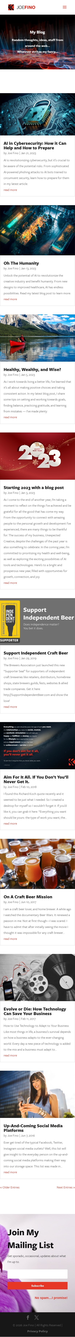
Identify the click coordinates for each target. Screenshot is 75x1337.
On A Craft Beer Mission (28, 897)
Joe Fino (13, 153)
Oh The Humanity (21, 263)
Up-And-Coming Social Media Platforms (33, 1127)
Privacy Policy (37, 1331)
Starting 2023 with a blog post (34, 487)
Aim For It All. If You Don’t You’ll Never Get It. (36, 779)
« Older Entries (9, 1187)
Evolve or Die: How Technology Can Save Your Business (35, 1011)
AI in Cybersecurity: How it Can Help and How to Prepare (35, 145)
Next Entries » (66, 1187)
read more (10, 189)
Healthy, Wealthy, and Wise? (32, 369)
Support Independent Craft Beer (36, 653)
